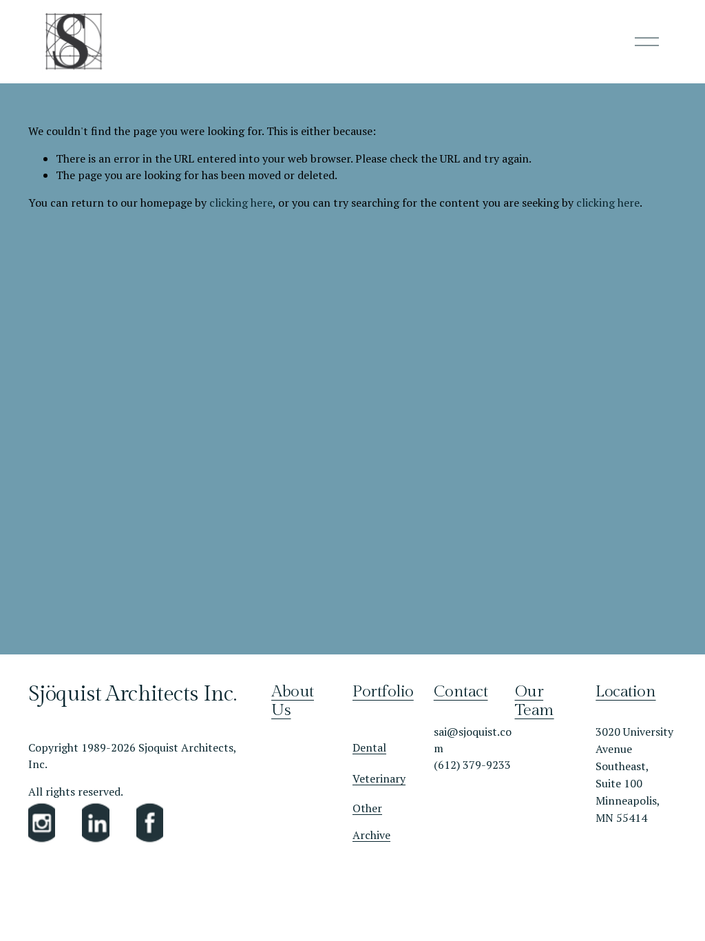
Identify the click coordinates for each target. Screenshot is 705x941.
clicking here (241, 202)
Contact (461, 692)
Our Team (534, 701)
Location (625, 692)
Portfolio (383, 692)
